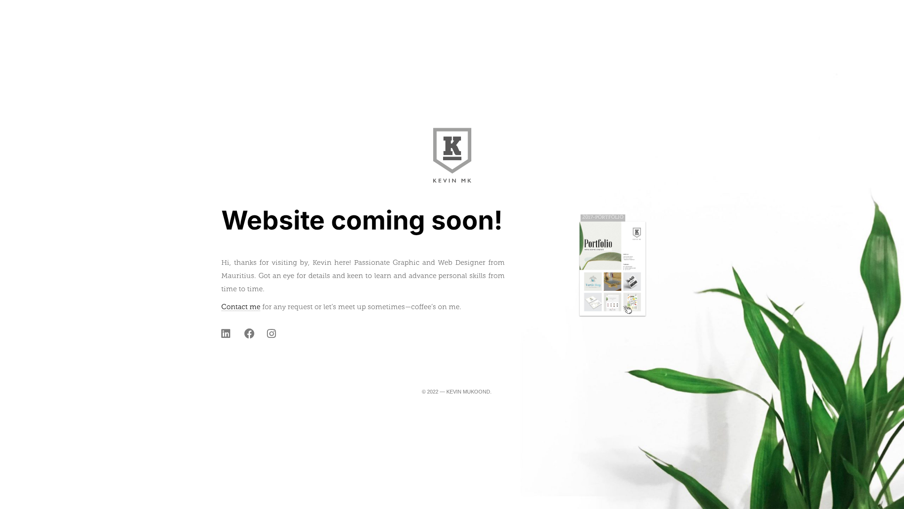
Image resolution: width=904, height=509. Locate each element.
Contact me (240, 307)
